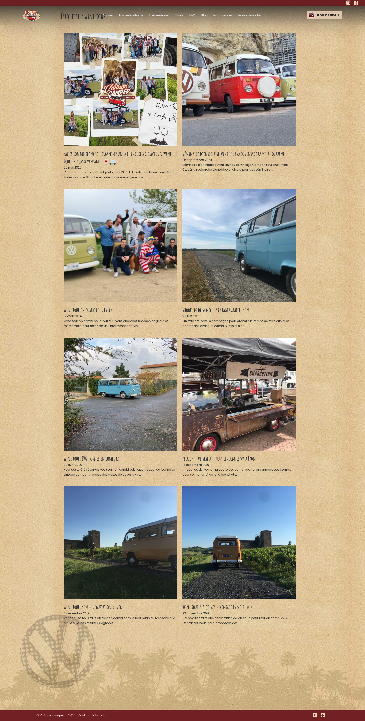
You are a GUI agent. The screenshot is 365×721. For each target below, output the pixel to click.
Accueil (107, 15)
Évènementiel (159, 15)
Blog (204, 15)
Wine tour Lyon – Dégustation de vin (93, 607)
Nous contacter (250, 15)
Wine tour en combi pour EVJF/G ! (90, 309)
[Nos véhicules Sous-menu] (142, 15)
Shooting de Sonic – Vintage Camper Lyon (215, 309)
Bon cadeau (328, 15)
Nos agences (222, 15)
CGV (71, 715)
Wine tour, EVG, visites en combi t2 (91, 458)
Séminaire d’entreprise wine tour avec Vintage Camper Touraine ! (234, 153)
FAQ (192, 15)
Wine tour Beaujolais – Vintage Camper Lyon (217, 607)
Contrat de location (92, 715)
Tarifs (179, 15)
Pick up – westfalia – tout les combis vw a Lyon (219, 458)
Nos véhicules (129, 15)
